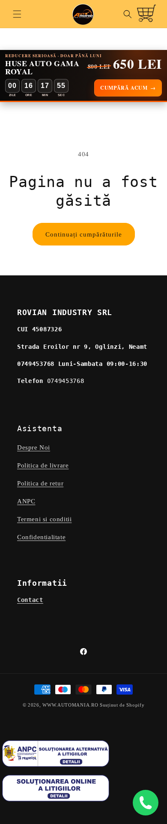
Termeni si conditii (44, 519)
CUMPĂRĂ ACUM (128, 87)
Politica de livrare (43, 465)
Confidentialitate (41, 537)
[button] (17, 14)
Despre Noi (33, 447)
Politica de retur (40, 483)
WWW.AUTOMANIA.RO (70, 704)
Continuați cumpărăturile (83, 234)
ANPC (26, 501)
